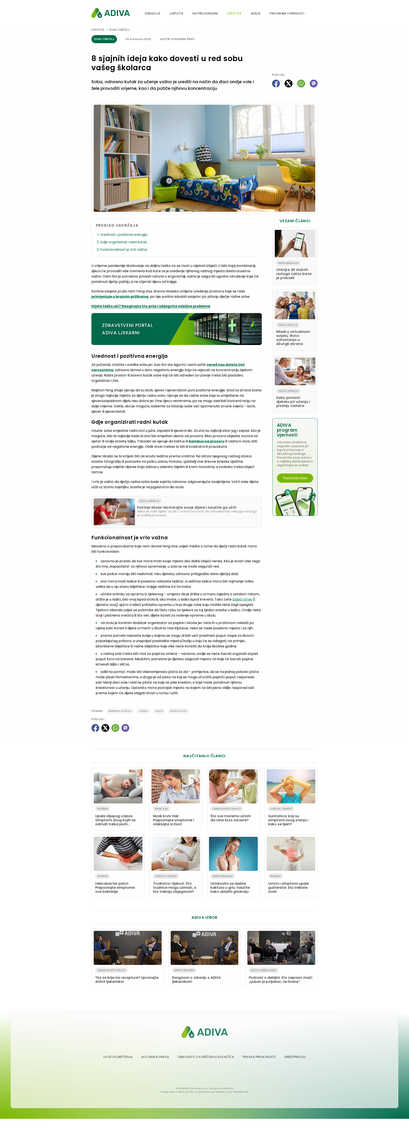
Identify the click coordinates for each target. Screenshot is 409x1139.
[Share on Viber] (314, 83)
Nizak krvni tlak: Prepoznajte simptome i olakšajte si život (173, 817)
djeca (159, 711)
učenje (143, 711)
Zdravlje (152, 13)
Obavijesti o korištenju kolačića (206, 1057)
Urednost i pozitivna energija (123, 234)
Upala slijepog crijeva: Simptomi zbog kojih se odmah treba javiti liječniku (115, 817)
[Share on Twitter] (288, 83)
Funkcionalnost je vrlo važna (123, 249)
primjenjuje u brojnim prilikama (119, 296)
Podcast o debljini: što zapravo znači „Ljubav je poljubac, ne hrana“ (280, 976)
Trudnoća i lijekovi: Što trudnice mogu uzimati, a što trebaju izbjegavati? (174, 884)
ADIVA (255, 13)
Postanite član (295, 478)
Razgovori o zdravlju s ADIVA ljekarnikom (196, 976)
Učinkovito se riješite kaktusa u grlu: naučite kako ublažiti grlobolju (230, 884)
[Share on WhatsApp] (301, 83)
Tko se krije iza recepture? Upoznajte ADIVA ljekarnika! (126, 976)
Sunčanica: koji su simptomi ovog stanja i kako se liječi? (288, 817)
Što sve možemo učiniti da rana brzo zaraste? (230, 815)
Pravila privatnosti (259, 1057)
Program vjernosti (287, 13)
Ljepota (176, 13)
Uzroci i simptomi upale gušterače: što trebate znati (288, 884)
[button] (316, 13)
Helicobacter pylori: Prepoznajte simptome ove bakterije (115, 884)
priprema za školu (120, 711)
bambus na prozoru (206, 441)
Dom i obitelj (119, 30)
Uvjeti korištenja (117, 1057)
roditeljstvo (178, 711)
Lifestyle (234, 13)
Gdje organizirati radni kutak (123, 242)
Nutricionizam (205, 13)
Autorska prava (155, 1057)
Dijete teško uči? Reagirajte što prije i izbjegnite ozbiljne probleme (150, 306)
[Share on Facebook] (276, 83)
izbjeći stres (242, 599)
